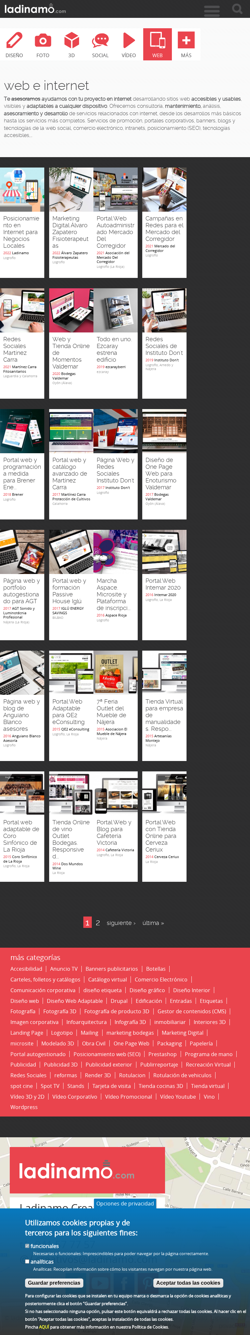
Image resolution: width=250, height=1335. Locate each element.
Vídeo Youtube (178, 1096)
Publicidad (23, 1065)
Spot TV (50, 1086)
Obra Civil (93, 1043)
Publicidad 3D (61, 1065)
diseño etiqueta (102, 990)
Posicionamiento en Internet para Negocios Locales (21, 232)
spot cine (21, 1086)
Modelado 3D (57, 1043)
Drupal (119, 1001)
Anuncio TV (64, 969)
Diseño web (24, 1001)
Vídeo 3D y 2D (27, 1096)
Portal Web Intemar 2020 (163, 584)
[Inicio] (35, 8)
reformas (65, 1075)
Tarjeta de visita (111, 1086)
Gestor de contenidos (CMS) (192, 1011)
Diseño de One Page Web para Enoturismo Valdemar (161, 474)
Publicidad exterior (109, 1065)
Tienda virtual (208, 1086)
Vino (209, 1096)
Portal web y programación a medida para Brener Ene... (22, 474)
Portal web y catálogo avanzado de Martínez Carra (69, 474)
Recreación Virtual (208, 1065)
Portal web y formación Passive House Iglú (69, 591)
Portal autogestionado (38, 1054)
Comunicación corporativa (43, 990)
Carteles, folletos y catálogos (45, 979)
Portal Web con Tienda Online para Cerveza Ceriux (161, 836)
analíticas (42, 1261)
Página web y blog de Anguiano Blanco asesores (21, 715)
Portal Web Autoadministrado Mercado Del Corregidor (115, 232)
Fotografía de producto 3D (116, 1011)
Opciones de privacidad (125, 1203)
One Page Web (131, 1043)
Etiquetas (211, 1001)
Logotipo (62, 1032)
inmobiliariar (170, 1022)
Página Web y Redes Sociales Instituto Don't (115, 470)
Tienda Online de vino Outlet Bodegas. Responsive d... (71, 839)
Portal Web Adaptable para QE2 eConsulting (68, 711)
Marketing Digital (182, 1032)
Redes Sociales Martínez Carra (15, 349)
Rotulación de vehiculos (182, 1075)
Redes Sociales (28, 1075)
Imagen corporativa (34, 1022)
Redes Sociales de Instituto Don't (164, 346)
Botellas (156, 969)
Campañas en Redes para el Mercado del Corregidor (164, 228)
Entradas (181, 1001)
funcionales (45, 1246)
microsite (22, 1043)
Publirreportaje (159, 1065)
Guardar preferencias (54, 1283)
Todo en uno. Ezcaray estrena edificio (114, 349)
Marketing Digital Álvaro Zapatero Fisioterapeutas (70, 232)
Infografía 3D (130, 1022)
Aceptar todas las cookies (188, 1283)
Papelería (201, 1043)
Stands (75, 1086)
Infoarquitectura (86, 1022)
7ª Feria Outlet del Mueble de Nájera (111, 711)
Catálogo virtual (107, 979)
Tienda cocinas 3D (161, 1086)
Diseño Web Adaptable (75, 1001)
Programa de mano (209, 1054)
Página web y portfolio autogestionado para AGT (21, 591)
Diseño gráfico (147, 990)
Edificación (149, 1001)
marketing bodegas (130, 1032)
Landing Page (26, 1032)
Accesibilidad (26, 969)
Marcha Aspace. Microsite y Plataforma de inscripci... (114, 595)
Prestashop (162, 1054)
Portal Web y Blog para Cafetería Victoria (114, 832)
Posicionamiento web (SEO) (107, 1054)
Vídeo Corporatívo (74, 1096)
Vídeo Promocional (128, 1096)
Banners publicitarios (112, 969)
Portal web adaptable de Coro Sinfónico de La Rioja (21, 836)
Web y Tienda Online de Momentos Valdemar (71, 353)
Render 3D (98, 1075)
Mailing (89, 1032)
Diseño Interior (191, 990)
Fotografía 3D (59, 1011)
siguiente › (121, 923)
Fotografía (22, 1011)
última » (153, 923)
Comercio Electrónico (161, 979)
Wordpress (24, 1107)
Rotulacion (132, 1075)
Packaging (169, 1043)
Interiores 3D (210, 1022)
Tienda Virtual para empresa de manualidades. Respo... (164, 715)
